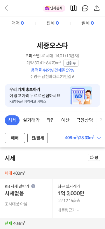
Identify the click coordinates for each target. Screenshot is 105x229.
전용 (69, 63)
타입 (50, 120)
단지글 (85, 8)
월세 (87, 23)
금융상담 (84, 120)
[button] (82, 138)
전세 (52, 23)
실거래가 (31, 120)
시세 (12, 120)
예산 (65, 120)
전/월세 (38, 138)
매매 (17, 23)
